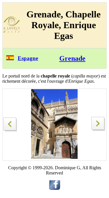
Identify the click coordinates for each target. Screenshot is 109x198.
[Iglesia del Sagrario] (10, 122)
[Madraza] (98, 129)
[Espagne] (10, 58)
